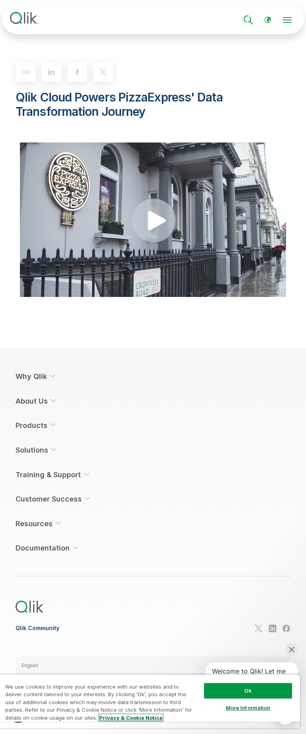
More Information (248, 708)
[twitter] (103, 72)
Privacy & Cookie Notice (131, 717)
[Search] (248, 20)
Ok (247, 690)
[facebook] (77, 72)
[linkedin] (51, 72)
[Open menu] (287, 20)
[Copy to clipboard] (25, 72)
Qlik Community (37, 628)
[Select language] (268, 20)
